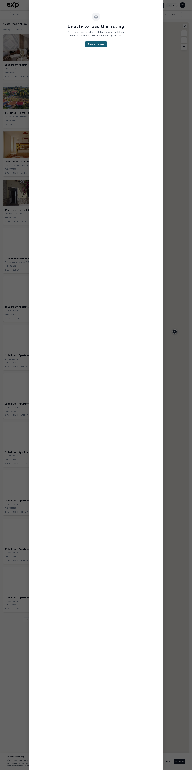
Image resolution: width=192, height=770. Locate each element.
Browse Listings (96, 44)
